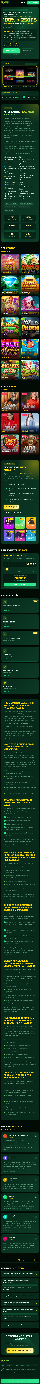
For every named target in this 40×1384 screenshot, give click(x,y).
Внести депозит (20, 584)
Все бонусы (27, 51)
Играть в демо (11, 507)
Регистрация (33, 2)
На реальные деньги (13, 512)
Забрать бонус (10, 51)
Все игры (4, 251)
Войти (23, 2)
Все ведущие (6, 389)
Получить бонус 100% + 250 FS (20, 1350)
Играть (29, 1378)
